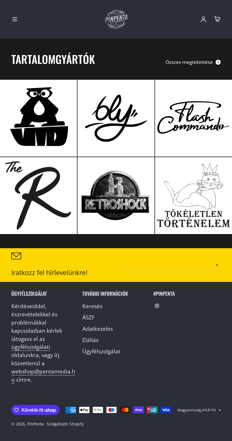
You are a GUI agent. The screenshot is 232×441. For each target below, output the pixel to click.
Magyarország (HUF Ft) (196, 409)
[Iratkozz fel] (217, 265)
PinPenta (35, 424)
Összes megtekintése (189, 62)
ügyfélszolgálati (30, 347)
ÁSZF (88, 317)
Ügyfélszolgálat (101, 351)
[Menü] (14, 19)
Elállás (90, 340)
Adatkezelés (97, 328)
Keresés (92, 306)
